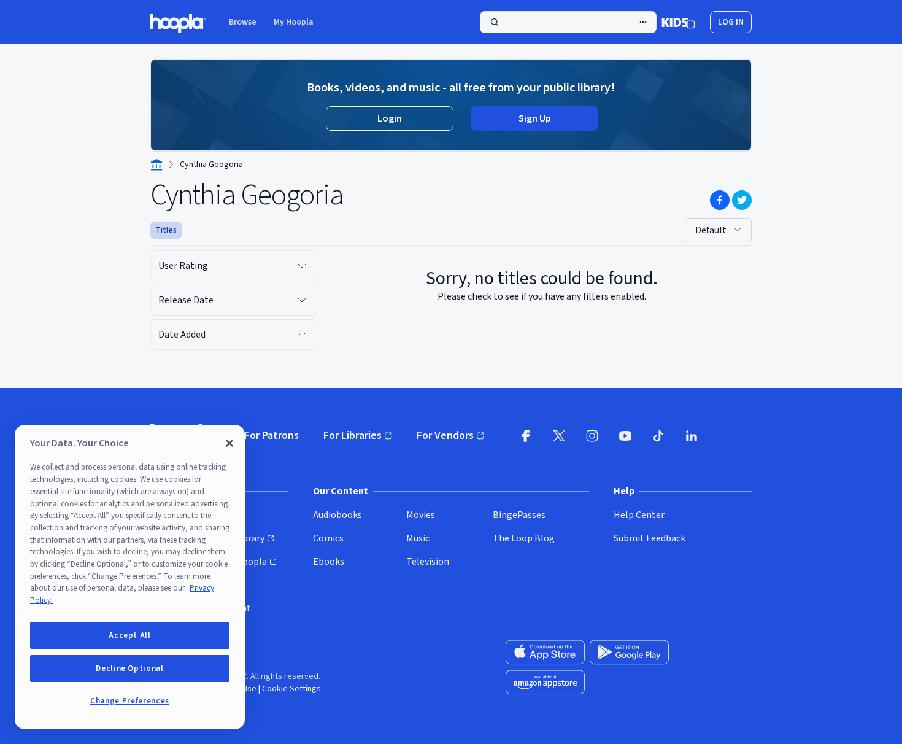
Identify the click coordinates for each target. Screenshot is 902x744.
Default (711, 230)
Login (389, 118)
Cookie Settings (291, 689)
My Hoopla (294, 22)
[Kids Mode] (678, 22)
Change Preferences (129, 701)
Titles (166, 230)
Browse (242, 22)
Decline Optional (130, 668)
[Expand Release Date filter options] (302, 300)
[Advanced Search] (643, 22)
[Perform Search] (568, 22)
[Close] (229, 443)
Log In (731, 22)
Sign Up (534, 118)
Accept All (130, 635)
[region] (130, 577)
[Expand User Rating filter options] (302, 265)
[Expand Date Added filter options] (302, 334)
